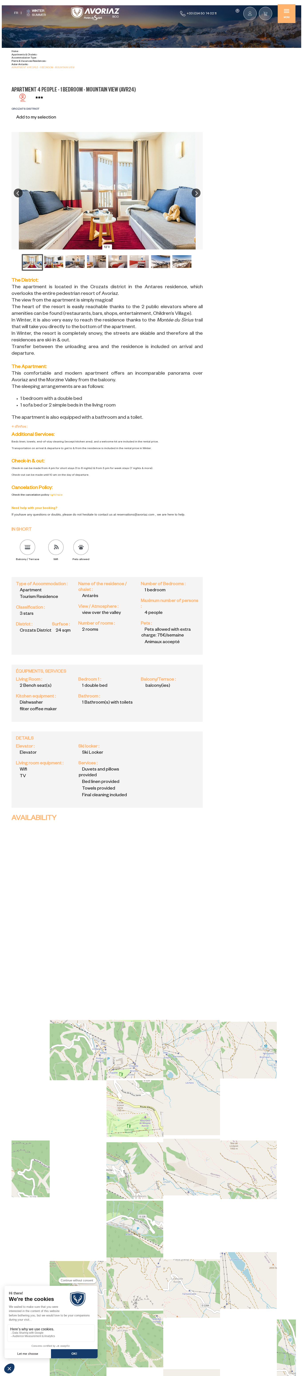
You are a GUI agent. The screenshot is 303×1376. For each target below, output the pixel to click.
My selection (237, 11)
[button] (265, 13)
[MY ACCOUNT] (250, 13)
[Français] (16, 14)
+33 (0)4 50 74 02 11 (201, 14)
